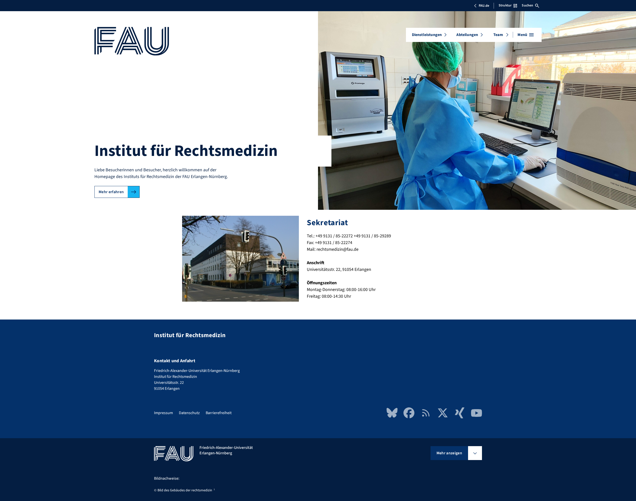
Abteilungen (467, 34)
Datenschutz (189, 413)
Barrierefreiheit (219, 413)
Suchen (527, 5)
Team (498, 34)
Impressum (163, 413)
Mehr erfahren (111, 192)
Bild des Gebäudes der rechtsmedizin (185, 490)
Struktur (505, 5)
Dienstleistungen (427, 34)
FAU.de (484, 5)
